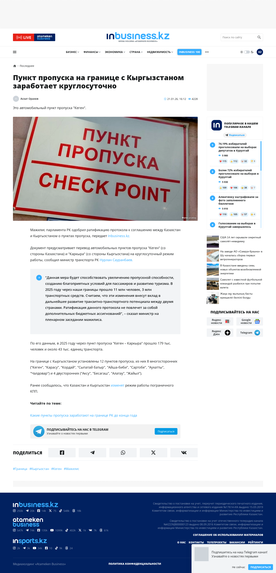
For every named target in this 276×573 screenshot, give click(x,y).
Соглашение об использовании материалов (228, 535)
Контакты (196, 542)
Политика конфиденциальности (135, 563)
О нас (181, 542)
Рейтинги (255, 542)
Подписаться (260, 567)
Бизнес (71, 52)
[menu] (14, 52)
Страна (135, 52)
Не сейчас (238, 567)
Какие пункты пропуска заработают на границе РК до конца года (83, 415)
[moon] (252, 52)
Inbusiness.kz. (118, 236)
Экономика (114, 52)
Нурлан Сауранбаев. (116, 260)
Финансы (91, 52)
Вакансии (237, 542)
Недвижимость (159, 52)
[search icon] (259, 37)
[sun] (241, 52)
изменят (117, 385)
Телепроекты (216, 542)
